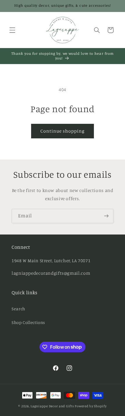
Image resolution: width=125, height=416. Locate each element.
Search (18, 308)
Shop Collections (28, 322)
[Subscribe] (106, 216)
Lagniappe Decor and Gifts (52, 406)
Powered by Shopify (90, 406)
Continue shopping (62, 131)
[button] (12, 30)
